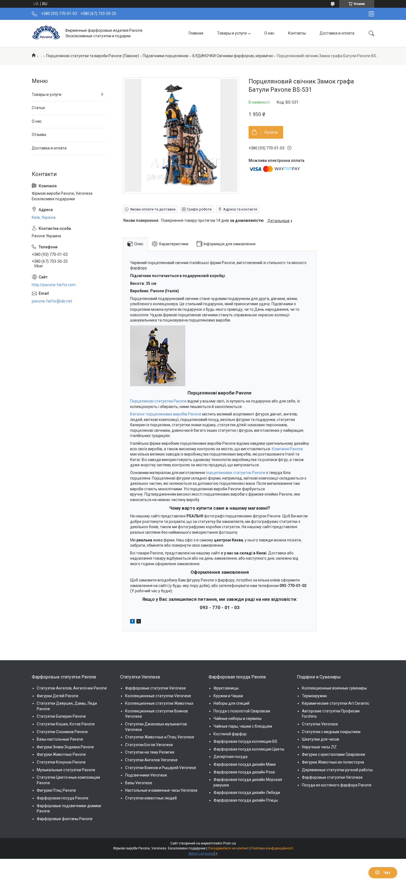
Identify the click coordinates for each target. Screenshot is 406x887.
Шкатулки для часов (320, 739)
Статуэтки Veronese (320, 724)
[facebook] (132, 622)
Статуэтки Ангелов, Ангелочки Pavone (72, 688)
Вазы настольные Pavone (60, 739)
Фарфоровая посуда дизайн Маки (244, 764)
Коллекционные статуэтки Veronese (158, 696)
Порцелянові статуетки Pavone (158, 401)
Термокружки (314, 696)
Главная (196, 33)
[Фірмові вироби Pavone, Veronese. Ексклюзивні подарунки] (46, 33)
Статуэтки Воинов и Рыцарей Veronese (160, 767)
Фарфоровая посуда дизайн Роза (244, 772)
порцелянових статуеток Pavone (235, 472)
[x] (138, 622)
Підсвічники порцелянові (165, 56)
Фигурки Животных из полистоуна (333, 762)
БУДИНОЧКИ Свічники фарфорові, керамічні (233, 56)
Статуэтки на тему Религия (149, 752)
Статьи (38, 108)
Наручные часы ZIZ (319, 747)
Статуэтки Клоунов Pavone (61, 762)
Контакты (297, 33)
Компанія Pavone (287, 449)
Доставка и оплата (337, 33)
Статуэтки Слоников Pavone (62, 732)
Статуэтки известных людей (151, 798)
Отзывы (39, 134)
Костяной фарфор (230, 734)
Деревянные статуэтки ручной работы (337, 770)
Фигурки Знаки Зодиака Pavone (65, 747)
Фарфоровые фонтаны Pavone (65, 819)
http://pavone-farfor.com (54, 285)
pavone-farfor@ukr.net (52, 301)
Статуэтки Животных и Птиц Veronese (159, 737)
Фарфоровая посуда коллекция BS (245, 741)
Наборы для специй (231, 703)
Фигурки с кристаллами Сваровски (333, 754)
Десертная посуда (230, 756)
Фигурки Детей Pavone (57, 696)
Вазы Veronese (138, 783)
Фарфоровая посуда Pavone (62, 798)
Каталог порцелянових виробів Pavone (165, 414)
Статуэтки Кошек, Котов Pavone (66, 724)
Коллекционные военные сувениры (334, 688)
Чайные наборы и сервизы (237, 718)
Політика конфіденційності (272, 848)
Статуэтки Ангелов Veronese (151, 760)
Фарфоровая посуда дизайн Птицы (245, 800)
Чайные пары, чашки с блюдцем (242, 726)
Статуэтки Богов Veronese (149, 745)
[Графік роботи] (371, 14)
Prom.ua (229, 843)
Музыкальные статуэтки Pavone (66, 770)
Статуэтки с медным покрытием (331, 732)
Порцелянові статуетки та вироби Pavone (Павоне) (92, 56)
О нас (269, 33)
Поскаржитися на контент (228, 848)
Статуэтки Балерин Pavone (61, 716)
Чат (387, 872)
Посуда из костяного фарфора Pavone (336, 785)
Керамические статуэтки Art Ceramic (335, 703)
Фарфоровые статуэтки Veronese (155, 688)
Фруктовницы (226, 688)
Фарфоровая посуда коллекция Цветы (248, 749)
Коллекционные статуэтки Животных (159, 703)
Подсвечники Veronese (146, 775)
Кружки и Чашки (228, 696)
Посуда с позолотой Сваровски (241, 711)
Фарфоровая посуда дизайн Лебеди (246, 792)
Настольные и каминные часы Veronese (161, 790)
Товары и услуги (232, 33)
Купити (271, 132)
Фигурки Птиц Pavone (56, 790)
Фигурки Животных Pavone (61, 754)
